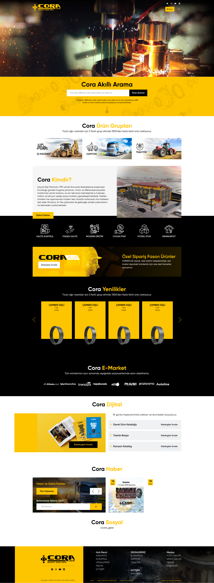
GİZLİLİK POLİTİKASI (126, 580)
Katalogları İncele (83, 444)
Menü (171, 9)
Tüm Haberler (47, 491)
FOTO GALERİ (174, 556)
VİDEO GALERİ (174, 559)
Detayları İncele (49, 265)
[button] (178, 9)
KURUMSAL (101, 559)
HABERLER (172, 566)
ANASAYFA (101, 556)
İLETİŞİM (100, 569)
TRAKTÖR (141, 152)
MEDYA (99, 566)
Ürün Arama (138, 93)
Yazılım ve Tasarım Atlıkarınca (171, 580)
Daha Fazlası (43, 215)
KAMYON (91, 154)
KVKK (92, 580)
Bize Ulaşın (136, 573)
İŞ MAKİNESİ (43, 154)
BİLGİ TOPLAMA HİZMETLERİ (107, 580)
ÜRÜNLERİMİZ (103, 562)
